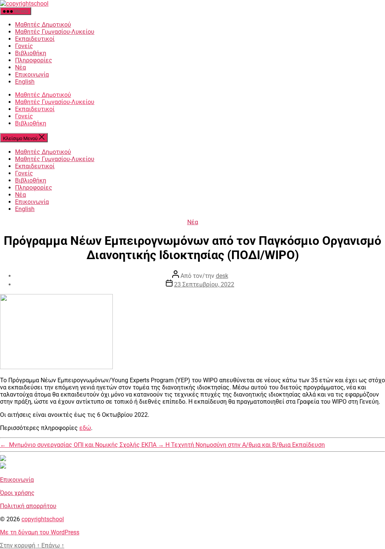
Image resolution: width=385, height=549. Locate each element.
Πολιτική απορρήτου (28, 506)
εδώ (85, 427)
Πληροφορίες (33, 60)
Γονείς (24, 46)
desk (222, 275)
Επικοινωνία (32, 74)
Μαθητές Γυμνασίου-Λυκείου (54, 31)
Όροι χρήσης (17, 492)
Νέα (20, 67)
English (25, 81)
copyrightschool (42, 519)
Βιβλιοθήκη (30, 53)
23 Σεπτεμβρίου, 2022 (204, 284)
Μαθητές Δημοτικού (43, 24)
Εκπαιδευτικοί (35, 38)
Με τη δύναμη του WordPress (39, 532)
